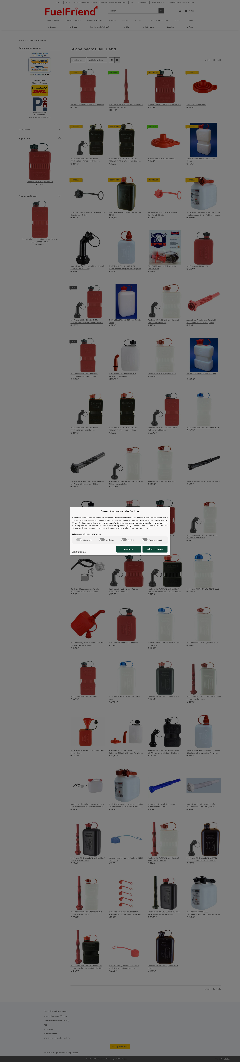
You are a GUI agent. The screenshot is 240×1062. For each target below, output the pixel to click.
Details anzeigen (79, 552)
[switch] (79, 539)
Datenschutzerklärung (81, 534)
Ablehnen (128, 549)
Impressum (96, 534)
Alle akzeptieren (155, 549)
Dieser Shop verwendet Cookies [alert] (120, 511)
